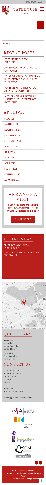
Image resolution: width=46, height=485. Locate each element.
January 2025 (11, 180)
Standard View (10, 356)
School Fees (9, 343)
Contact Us (23, 219)
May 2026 (9, 118)
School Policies (13, 473)
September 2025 (12, 141)
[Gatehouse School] (20, 10)
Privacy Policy (27, 473)
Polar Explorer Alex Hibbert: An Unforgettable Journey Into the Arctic (22, 79)
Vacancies (8, 340)
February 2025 (12, 174)
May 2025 (9, 157)
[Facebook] (40, 463)
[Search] (40, 25)
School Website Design (22, 478)
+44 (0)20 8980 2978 (33, 2)
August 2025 (11, 146)
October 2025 (12, 135)
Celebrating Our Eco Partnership (16, 246)
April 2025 (9, 163)
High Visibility (10, 359)
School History (10, 349)
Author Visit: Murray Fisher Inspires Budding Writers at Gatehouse (20, 99)
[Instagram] (36, 463)
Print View (8, 353)
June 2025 (9, 152)
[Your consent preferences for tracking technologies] (41, 480)
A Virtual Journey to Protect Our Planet (21, 253)
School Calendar (11, 346)
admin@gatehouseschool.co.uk (18, 397)
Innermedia (37, 478)
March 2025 (10, 169)
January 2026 (11, 124)
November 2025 (12, 130)
